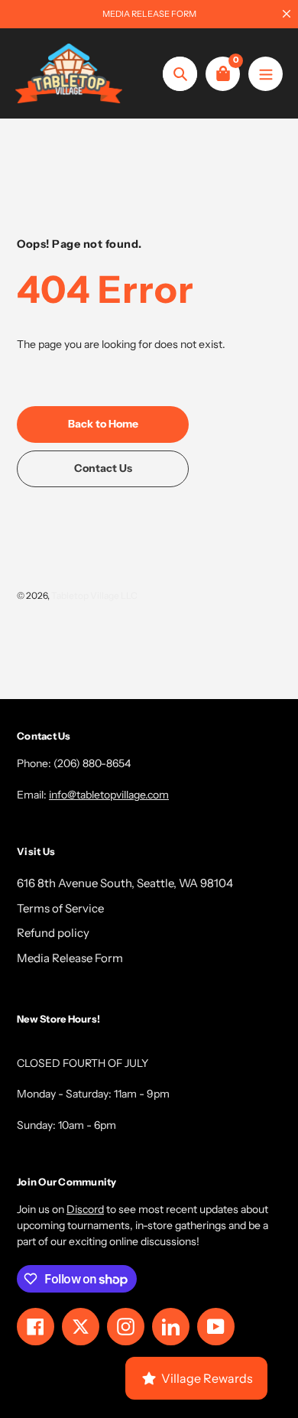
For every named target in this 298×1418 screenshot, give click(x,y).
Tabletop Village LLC (94, 595)
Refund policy (53, 932)
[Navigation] (265, 74)
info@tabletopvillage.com (109, 795)
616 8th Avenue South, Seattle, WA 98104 (125, 883)
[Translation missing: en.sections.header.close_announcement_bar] (286, 13)
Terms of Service (60, 908)
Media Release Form (70, 958)
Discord (85, 1209)
